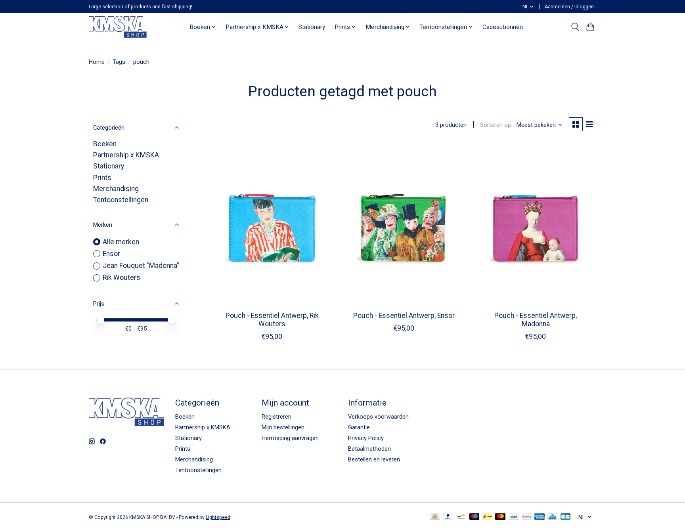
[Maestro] (474, 517)
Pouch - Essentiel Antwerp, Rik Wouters (272, 320)
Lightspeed (218, 517)
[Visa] (514, 517)
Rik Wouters (121, 277)
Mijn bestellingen (283, 427)
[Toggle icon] (575, 27)
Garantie (359, 427)
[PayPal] (448, 517)
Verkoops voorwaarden (378, 416)
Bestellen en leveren (374, 459)
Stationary (311, 27)
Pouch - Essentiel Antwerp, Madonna (535, 320)
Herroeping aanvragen (290, 438)
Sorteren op (495, 124)
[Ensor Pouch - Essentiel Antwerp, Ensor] (403, 224)
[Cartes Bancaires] (565, 517)
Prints (102, 178)
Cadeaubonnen (502, 27)
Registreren (276, 416)
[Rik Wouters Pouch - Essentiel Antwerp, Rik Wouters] (272, 224)
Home (97, 61)
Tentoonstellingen (120, 200)
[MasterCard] (500, 517)
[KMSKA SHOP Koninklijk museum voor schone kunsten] (118, 27)
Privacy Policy (366, 438)
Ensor (111, 254)
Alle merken (121, 242)
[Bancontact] (461, 517)
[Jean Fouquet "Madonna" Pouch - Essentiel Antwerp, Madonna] (535, 224)
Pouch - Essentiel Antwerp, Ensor (404, 316)
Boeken (105, 144)
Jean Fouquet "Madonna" (141, 266)
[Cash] (435, 517)
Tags (119, 61)
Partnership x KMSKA (126, 155)
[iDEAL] (487, 517)
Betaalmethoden (369, 448)
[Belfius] (527, 517)
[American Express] (539, 517)
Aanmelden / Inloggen (569, 7)
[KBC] (552, 517)
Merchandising (116, 189)
